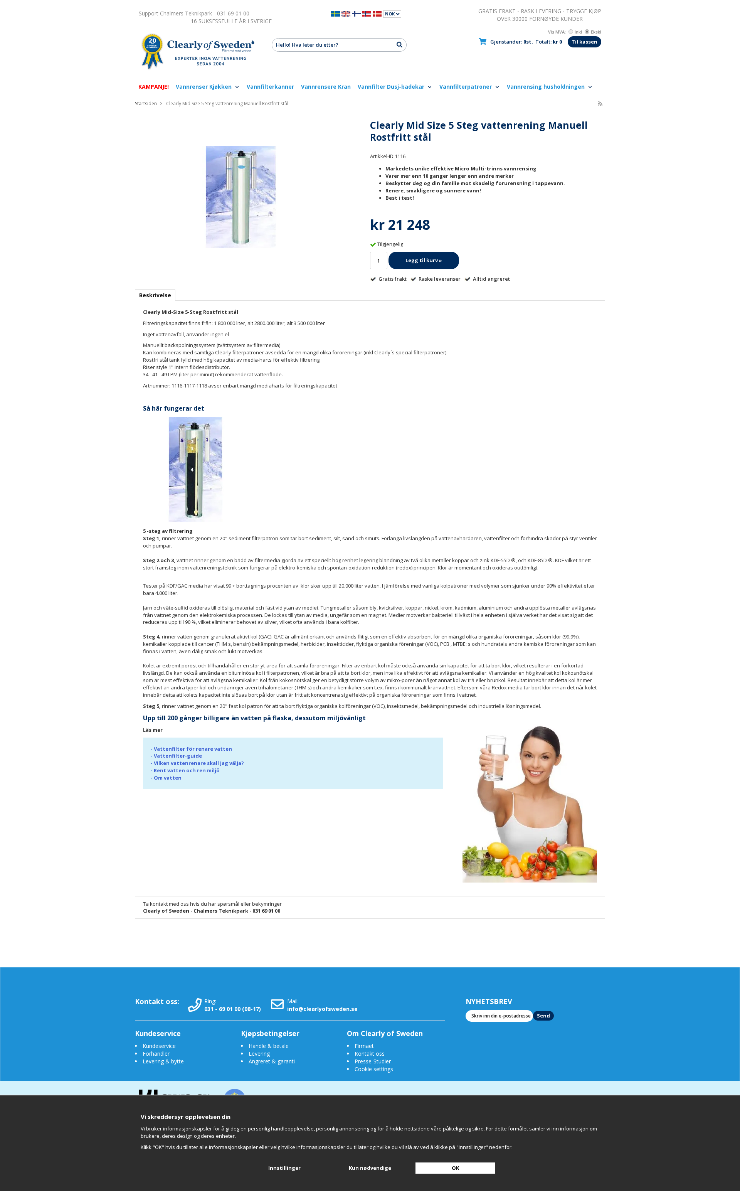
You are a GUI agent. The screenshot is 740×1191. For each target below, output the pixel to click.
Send (543, 1015)
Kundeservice (159, 1045)
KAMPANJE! (153, 86)
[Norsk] (366, 13)
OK (455, 1167)
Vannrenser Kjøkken (204, 86)
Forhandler (156, 1053)
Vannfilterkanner (270, 86)
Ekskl (596, 32)
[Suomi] (356, 13)
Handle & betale (269, 1045)
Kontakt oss (370, 1053)
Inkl (578, 32)
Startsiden (146, 103)
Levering (259, 1053)
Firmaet (364, 1045)
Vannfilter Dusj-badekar (392, 86)
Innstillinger (284, 1167)
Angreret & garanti (272, 1061)
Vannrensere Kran (326, 86)
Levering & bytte (163, 1061)
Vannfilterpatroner (466, 86)
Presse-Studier (373, 1061)
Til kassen (584, 41)
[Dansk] (377, 13)
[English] (345, 13)
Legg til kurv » (423, 260)
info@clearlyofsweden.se (322, 1008)
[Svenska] (335, 13)
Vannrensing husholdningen (546, 86)
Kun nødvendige (370, 1167)
